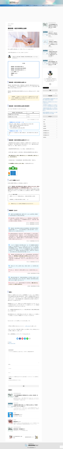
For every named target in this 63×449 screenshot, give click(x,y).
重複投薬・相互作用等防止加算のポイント (18, 69)
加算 (9, 343)
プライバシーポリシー (51, 5)
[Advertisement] (31, 14)
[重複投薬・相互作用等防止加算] (25, 339)
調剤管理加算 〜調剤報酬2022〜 (19, 429)
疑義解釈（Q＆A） (14, 73)
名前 (9, 364)
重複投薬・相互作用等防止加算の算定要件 (18, 68)
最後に (12, 74)
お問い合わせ (35, 5)
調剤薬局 (27, 5)
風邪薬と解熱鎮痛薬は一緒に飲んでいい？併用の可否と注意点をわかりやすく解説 (52, 63)
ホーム (12, 5)
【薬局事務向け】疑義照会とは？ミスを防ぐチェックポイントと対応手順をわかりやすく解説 (50, 105)
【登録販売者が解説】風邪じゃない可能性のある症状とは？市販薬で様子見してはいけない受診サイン (50, 109)
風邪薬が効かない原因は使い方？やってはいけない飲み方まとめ (52, 34)
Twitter (43, 5)
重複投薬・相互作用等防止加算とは (17, 66)
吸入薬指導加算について (18, 414)
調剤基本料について (17, 421)
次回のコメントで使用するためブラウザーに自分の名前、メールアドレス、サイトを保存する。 (24, 376)
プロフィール (20, 5)
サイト (9, 372)
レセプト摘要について (15, 71)
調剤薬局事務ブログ (14, 2)
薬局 (13, 343)
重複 (14, 343)
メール (9, 368)
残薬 (11, 343)
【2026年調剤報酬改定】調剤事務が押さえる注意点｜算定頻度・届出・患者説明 (52, 26)
